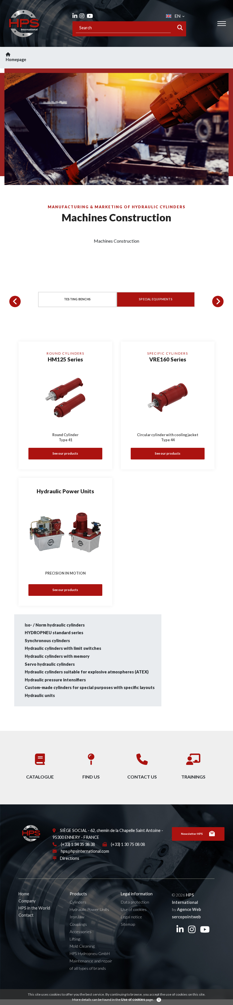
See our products (65, 453)
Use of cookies (134, 909)
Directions (69, 858)
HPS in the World (34, 908)
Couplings (78, 924)
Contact (26, 915)
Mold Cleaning (82, 946)
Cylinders (78, 902)
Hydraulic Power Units (89, 909)
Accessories (80, 931)
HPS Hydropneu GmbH (90, 953)
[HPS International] (31, 835)
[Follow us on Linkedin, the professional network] (74, 15)
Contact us (142, 776)
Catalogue (40, 776)
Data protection (135, 902)
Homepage (16, 59)
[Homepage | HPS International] (24, 23)
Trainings (193, 776)
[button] (15, 301)
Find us (91, 776)
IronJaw (77, 916)
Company (27, 900)
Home (23, 893)
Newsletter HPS (192, 833)
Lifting (75, 939)
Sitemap (128, 924)
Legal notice (131, 916)
